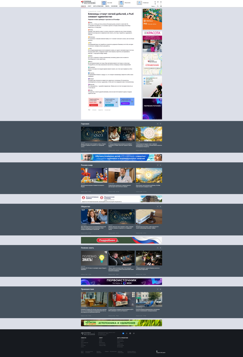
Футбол (100, 341)
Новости (83, 337)
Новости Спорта (102, 344)
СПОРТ (82, 341)
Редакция (107, 351)
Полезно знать (87, 248)
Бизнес (82, 346)
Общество (100, 110)
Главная (100, 339)
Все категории (120, 346)
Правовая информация (99, 352)
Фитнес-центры (120, 339)
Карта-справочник (84, 342)
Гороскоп (94, 110)
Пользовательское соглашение (89, 352)
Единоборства (102, 342)
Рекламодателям (113, 351)
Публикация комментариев (121, 352)
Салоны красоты (120, 341)
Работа (82, 344)
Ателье (118, 342)
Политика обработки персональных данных (131, 352)
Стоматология (120, 344)
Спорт (101, 337)
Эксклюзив (83, 345)
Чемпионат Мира (102, 345)
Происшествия (87, 289)
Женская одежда (120, 345)
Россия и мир (107, 110)
